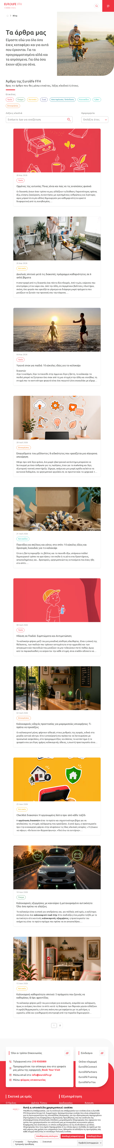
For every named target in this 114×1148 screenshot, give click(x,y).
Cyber (96, 99)
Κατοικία (32, 99)
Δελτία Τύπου (39, 1103)
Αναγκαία (19, 1141)
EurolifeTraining (88, 1077)
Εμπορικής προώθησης (24, 1144)
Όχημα (20, 99)
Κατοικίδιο (84, 99)
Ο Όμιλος (11, 1103)
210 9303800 (39, 1061)
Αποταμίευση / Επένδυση (62, 99)
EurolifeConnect (88, 1066)
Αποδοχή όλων (94, 1136)
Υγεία (9, 99)
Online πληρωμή (88, 1061)
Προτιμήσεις (33, 1141)
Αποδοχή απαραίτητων (73, 1136)
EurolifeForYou (87, 1082)
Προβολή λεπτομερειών (89, 1143)
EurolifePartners (88, 1072)
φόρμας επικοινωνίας (33, 1079)
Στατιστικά (47, 1141)
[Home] (8, 16)
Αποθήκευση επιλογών (47, 1136)
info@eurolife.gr (42, 1075)
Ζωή (44, 99)
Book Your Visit (51, 1070)
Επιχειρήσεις (12, 106)
